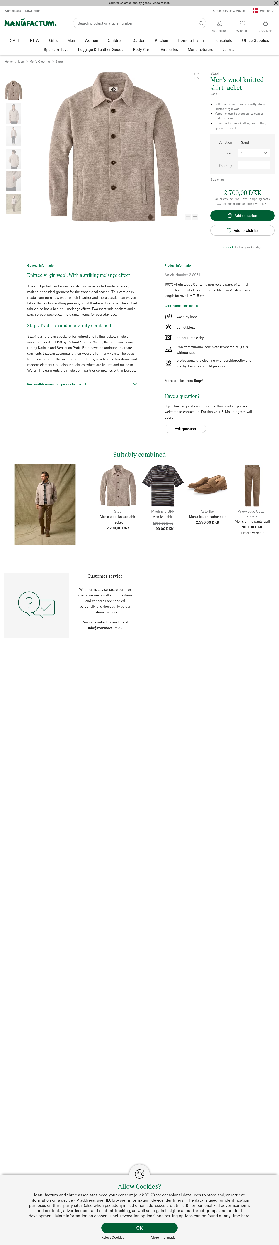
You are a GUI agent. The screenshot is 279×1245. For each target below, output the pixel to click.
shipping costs (260, 199)
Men (21, 61)
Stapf (198, 380)
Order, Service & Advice (229, 10)
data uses (192, 1194)
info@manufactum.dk (105, 628)
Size (228, 153)
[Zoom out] (188, 217)
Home (9, 61)
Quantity (225, 165)
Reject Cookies (112, 1237)
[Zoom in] (195, 217)
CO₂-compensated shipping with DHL (242, 203)
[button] (196, 76)
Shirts (59, 61)
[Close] (276, 3)
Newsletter (32, 10)
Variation (225, 142)
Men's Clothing (39, 61)
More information (164, 1237)
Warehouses (12, 10)
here (245, 1215)
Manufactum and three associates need (71, 1194)
